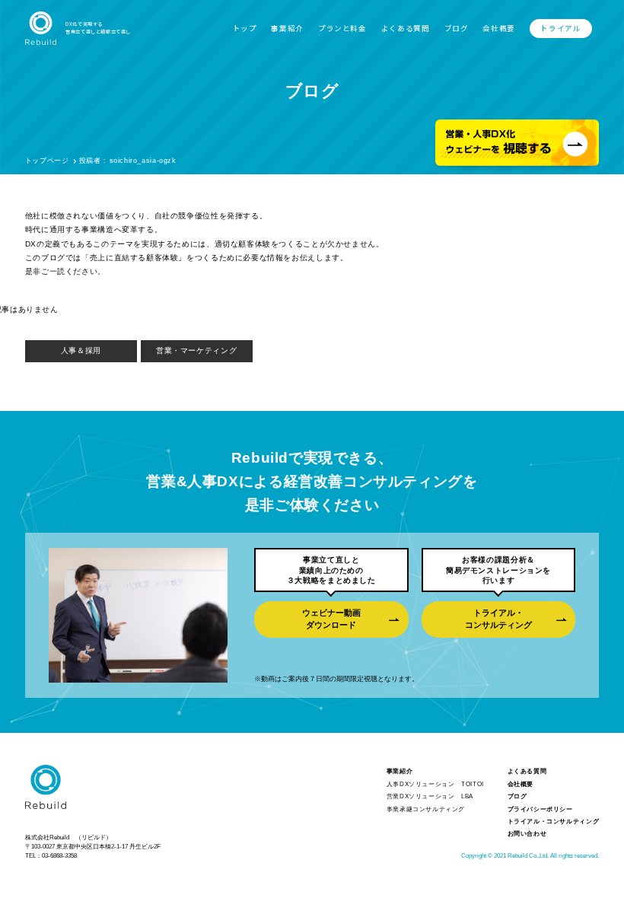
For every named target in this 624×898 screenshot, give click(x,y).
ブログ (456, 28)
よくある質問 (405, 28)
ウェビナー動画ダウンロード (331, 618)
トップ (245, 28)
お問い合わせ (527, 833)
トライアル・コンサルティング (498, 618)
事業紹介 (287, 28)
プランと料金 (342, 28)
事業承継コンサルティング (426, 809)
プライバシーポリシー (540, 809)
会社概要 (498, 28)
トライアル (560, 28)
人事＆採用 (81, 350)
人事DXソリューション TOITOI (435, 784)
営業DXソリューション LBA (430, 796)
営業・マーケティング (196, 350)
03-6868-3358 (59, 855)
